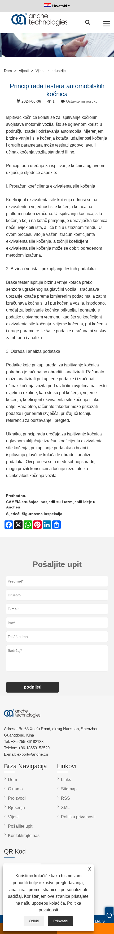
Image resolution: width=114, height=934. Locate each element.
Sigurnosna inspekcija (42, 514)
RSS (65, 798)
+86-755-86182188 (27, 741)
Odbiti (34, 921)
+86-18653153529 (34, 748)
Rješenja (16, 807)
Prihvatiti (60, 921)
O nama (15, 789)
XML (65, 807)
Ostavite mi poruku (82, 101)
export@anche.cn (32, 754)
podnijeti (32, 687)
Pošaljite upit (20, 826)
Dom (8, 70)
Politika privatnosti (78, 817)
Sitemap (69, 789)
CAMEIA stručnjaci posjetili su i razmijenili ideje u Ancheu (50, 504)
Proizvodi (17, 798)
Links (66, 779)
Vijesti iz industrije (51, 70)
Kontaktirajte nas (24, 835)
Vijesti (24, 70)
